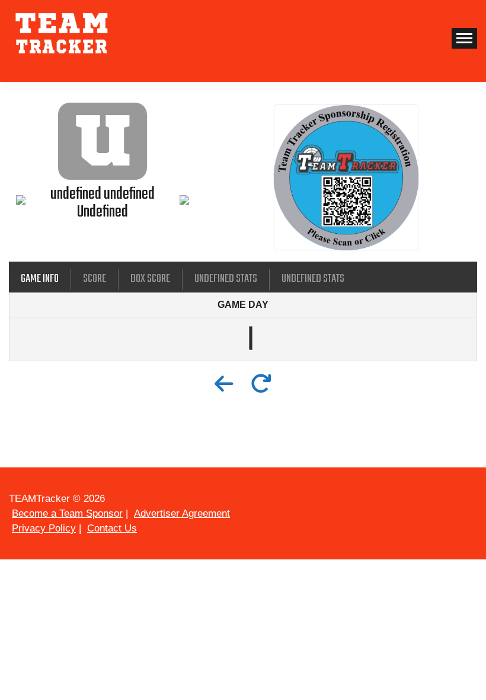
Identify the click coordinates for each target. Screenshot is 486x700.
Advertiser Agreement (182, 513)
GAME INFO (40, 279)
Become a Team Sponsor (67, 513)
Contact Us (112, 528)
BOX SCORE (150, 279)
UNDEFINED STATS (225, 279)
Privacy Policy (44, 528)
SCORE (94, 279)
